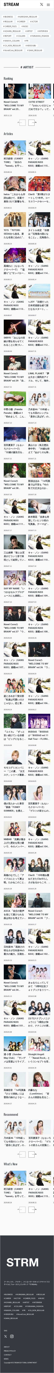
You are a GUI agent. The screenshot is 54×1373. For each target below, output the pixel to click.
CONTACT (8, 1354)
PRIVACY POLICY (10, 1351)
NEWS (6, 1359)
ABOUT (7, 1347)
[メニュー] (48, 4)
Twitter (42, 4)
